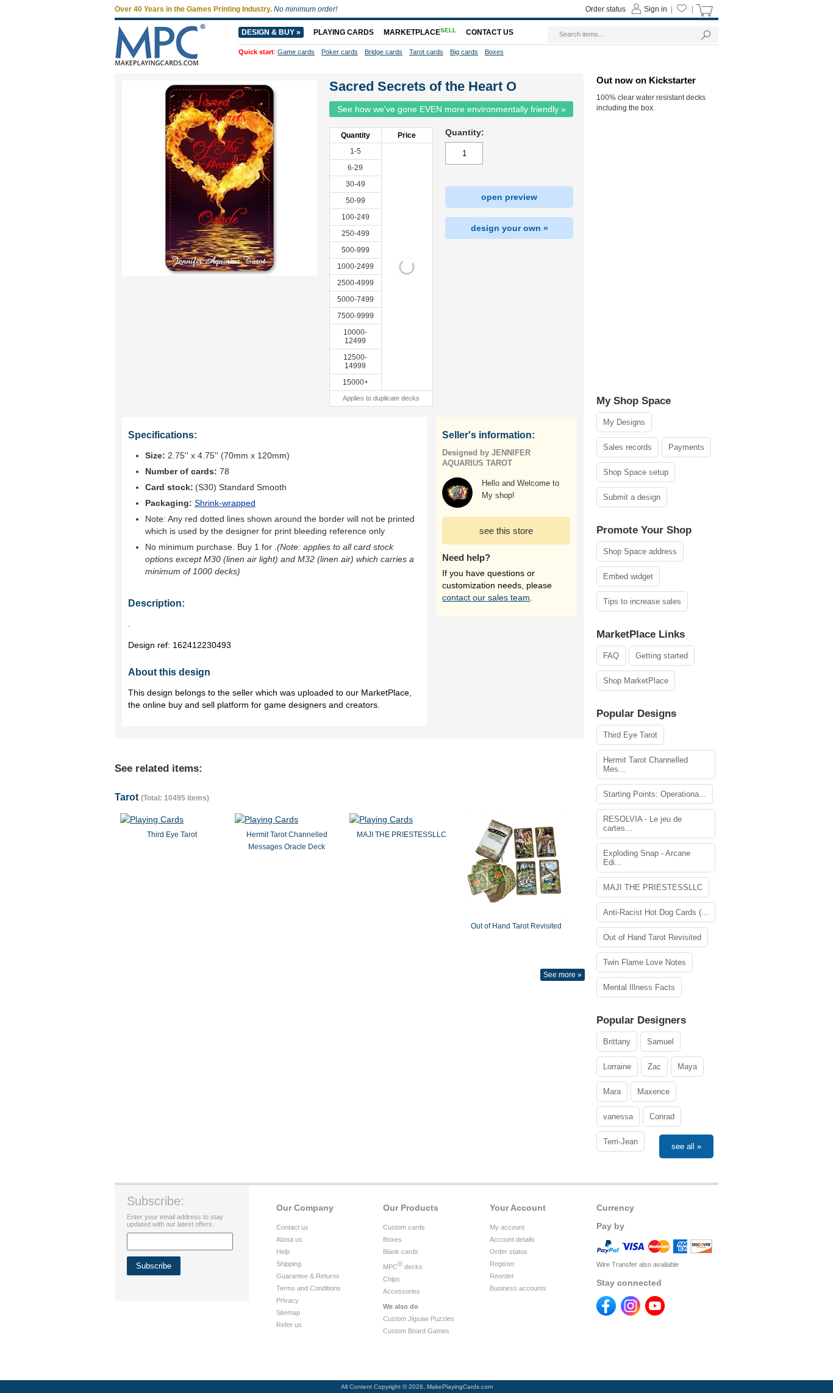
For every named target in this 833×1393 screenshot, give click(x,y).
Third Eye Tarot (630, 734)
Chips (391, 1279)
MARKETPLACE (420, 32)
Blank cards (400, 1251)
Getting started (661, 655)
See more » (562, 975)
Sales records (627, 447)
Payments (686, 447)
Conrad (661, 1116)
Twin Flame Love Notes (644, 962)
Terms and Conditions (308, 1288)
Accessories (401, 1291)
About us (289, 1239)
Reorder (502, 1276)
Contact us (292, 1227)
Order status (508, 1251)
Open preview (509, 197)
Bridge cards (383, 51)
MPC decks (403, 1266)
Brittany (617, 1041)
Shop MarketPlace (635, 680)
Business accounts (518, 1288)
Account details (512, 1239)
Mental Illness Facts (639, 987)
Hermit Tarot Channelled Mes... (645, 764)
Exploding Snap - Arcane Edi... (646, 858)
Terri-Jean (620, 1141)
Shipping (288, 1263)
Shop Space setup (635, 472)
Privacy (287, 1300)
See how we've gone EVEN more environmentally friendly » (451, 109)
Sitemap (288, 1312)
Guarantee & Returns (308, 1276)
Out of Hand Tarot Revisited (652, 937)
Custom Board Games (416, 1330)
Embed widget (628, 576)
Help (283, 1251)
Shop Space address (640, 551)
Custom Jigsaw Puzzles (418, 1318)
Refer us (289, 1324)
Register (502, 1263)
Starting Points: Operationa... (654, 794)
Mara (612, 1091)
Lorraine (617, 1066)
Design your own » (509, 228)
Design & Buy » (271, 32)
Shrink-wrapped (225, 503)
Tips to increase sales (642, 601)
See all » (686, 1146)
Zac (654, 1066)
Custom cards (404, 1227)
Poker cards (339, 51)
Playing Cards (343, 32)
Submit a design (631, 497)
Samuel (660, 1041)
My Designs (624, 422)
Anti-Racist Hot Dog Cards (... (656, 912)
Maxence (653, 1091)
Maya (687, 1066)
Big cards (464, 51)
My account (507, 1227)
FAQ (611, 655)
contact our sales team (486, 597)
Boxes (392, 1239)
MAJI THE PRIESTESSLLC (653, 887)
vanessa (618, 1116)
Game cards (296, 51)
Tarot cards (426, 51)
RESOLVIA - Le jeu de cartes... (642, 823)
